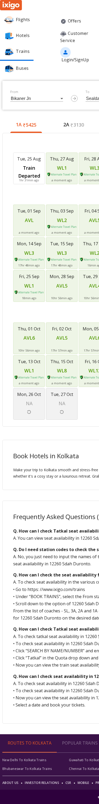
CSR (68, 782)
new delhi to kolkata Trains (24, 760)
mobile (83, 782)
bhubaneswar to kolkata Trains (27, 768)
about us (10, 782)
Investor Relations (42, 782)
